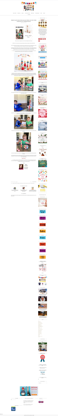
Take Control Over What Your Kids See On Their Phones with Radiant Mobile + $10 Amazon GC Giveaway (43, 309)
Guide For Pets (39, 331)
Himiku (12, 50)
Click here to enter (43, 57)
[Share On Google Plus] (35, 181)
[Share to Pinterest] (34, 181)
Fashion (39, 334)
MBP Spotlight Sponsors (40, 326)
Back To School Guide (40, 329)
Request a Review (40, 322)
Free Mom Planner (40, 328)
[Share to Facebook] (32, 181)
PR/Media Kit (39, 324)
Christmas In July (39, 332)
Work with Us (39, 321)
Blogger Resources (40, 325)
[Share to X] (33, 181)
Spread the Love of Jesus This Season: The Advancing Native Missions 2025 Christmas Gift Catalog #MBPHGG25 (43, 317)
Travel (38, 335)
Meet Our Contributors (40, 323)
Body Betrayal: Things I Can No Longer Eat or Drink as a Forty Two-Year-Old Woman (43, 302)
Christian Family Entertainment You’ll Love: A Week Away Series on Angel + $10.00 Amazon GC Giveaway (43, 295)
